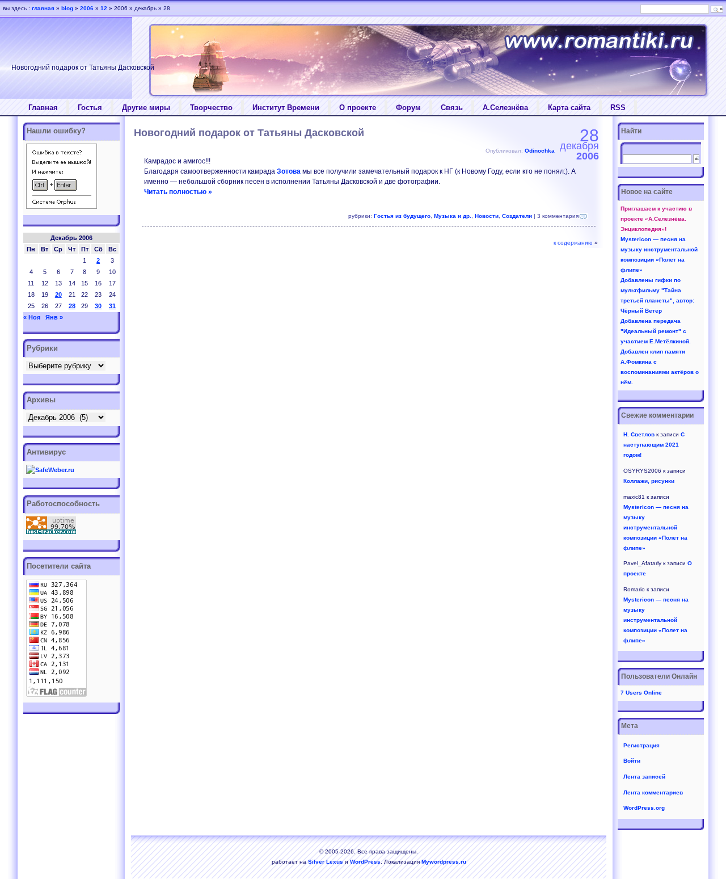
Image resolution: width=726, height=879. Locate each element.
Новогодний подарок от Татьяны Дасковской (249, 132)
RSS (618, 107)
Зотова (289, 171)
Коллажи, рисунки (648, 481)
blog (67, 8)
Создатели (517, 216)
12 (103, 8)
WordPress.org (644, 808)
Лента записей (644, 776)
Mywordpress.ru (443, 862)
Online (641, 692)
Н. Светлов (639, 434)
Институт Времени (285, 107)
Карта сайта (569, 107)
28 (72, 305)
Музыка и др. (452, 216)
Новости (487, 216)
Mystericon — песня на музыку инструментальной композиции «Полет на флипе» (656, 527)
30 (98, 305)
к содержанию (573, 242)
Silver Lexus (325, 862)
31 (112, 305)
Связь (452, 107)
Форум (408, 107)
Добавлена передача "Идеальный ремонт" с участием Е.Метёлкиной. (656, 331)
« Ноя (31, 317)
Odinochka (540, 151)
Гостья (90, 107)
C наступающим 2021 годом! (654, 444)
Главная (43, 107)
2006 (87, 8)
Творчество (211, 107)
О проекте (357, 107)
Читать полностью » (178, 192)
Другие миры (146, 107)
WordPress (365, 862)
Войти (631, 761)
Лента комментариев (653, 792)
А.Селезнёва (505, 107)
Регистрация (641, 745)
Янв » (54, 317)
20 (58, 294)
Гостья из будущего (402, 216)
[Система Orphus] (61, 206)
